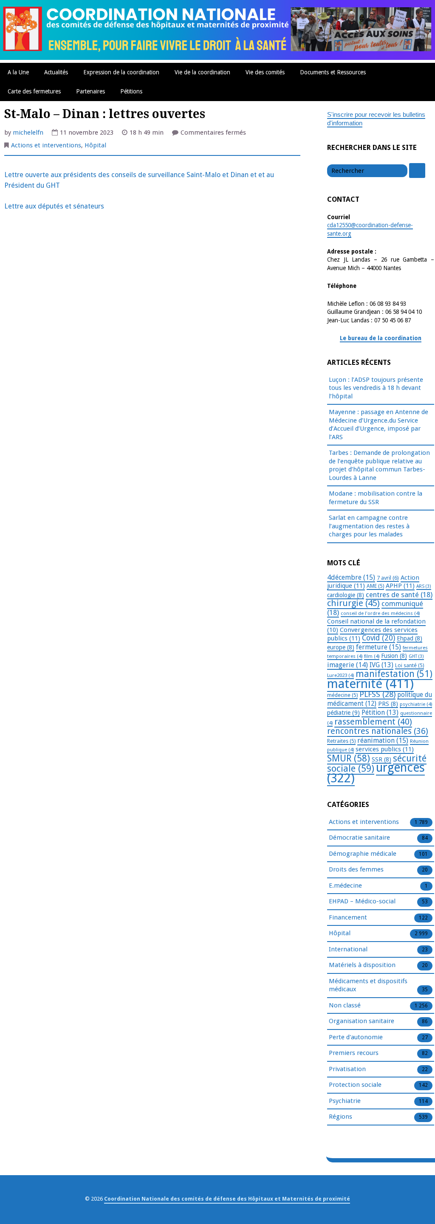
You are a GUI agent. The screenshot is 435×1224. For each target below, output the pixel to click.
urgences (376, 773)
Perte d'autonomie (356, 1037)
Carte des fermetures (34, 91)
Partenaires (90, 91)
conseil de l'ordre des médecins (380, 613)
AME (375, 586)
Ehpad (409, 638)
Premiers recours (354, 1053)
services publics (385, 749)
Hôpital (95, 145)
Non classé (345, 1005)
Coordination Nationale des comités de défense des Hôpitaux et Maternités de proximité (227, 1199)
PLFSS (377, 694)
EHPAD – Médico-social (362, 901)
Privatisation (347, 1069)
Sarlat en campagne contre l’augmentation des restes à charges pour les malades (369, 526)
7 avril (388, 578)
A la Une (18, 72)
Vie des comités (265, 72)
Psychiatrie (345, 1101)
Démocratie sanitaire (359, 837)
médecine (342, 695)
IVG (381, 665)
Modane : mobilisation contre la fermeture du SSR (375, 498)
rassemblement (373, 721)
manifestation (394, 673)
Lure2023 (340, 675)
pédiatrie (343, 712)
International (348, 949)
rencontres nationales (377, 731)
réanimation (382, 740)
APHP (400, 585)
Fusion (394, 655)
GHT (416, 656)
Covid (378, 638)
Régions (340, 1116)
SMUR (348, 758)
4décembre (351, 577)
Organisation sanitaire (361, 1021)
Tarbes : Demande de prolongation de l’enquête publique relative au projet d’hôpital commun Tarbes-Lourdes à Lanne (379, 465)
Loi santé (409, 665)
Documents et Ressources (333, 72)
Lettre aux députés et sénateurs (54, 206)
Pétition (380, 712)
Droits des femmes (356, 869)
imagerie (347, 665)
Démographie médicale (362, 853)
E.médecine (345, 885)
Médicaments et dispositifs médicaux (368, 985)
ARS (423, 586)
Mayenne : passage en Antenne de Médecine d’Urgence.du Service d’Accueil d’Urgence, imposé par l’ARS (378, 424)
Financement (348, 917)
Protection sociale (355, 1085)
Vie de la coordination (202, 72)
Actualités (56, 72)
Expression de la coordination (121, 72)
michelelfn (28, 132)
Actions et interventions (46, 145)
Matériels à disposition (362, 965)
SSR (381, 759)
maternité (370, 684)
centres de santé (399, 594)
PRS (388, 703)
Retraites (341, 741)
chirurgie (353, 603)
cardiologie (345, 595)
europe (340, 647)
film (371, 656)
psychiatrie (416, 704)
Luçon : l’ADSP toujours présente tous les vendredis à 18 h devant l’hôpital (376, 388)
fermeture (378, 647)
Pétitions (131, 91)
